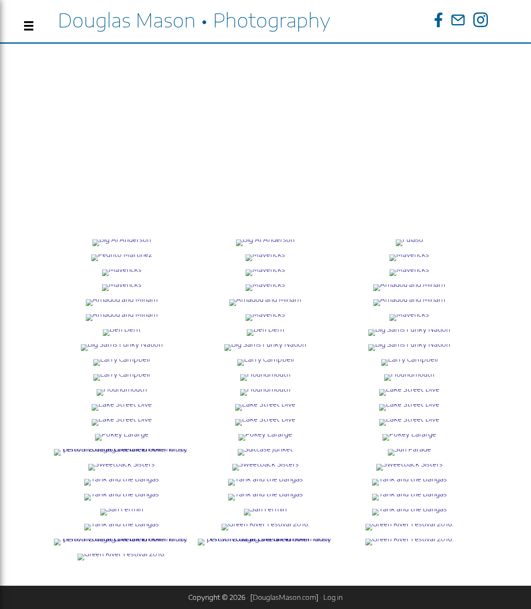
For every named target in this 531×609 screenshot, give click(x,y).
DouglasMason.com (284, 597)
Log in (333, 597)
